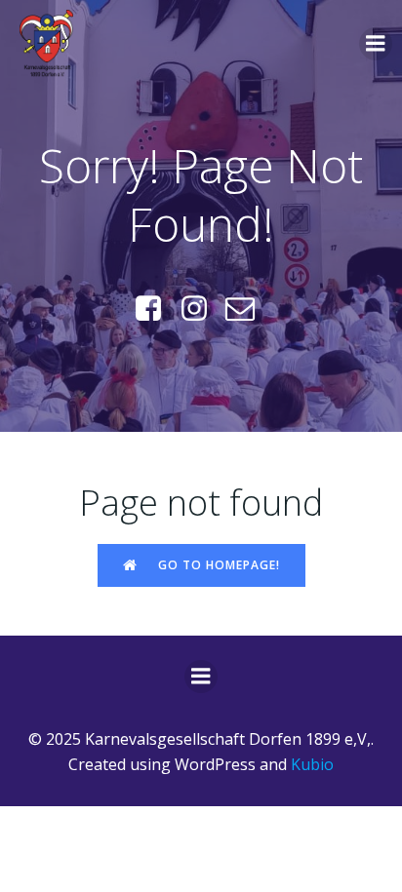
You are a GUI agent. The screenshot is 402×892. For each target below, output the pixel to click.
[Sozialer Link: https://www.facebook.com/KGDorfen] (156, 309)
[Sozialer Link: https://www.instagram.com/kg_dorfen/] (201, 309)
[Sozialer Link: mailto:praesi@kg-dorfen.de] (247, 309)
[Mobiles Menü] (375, 43)
